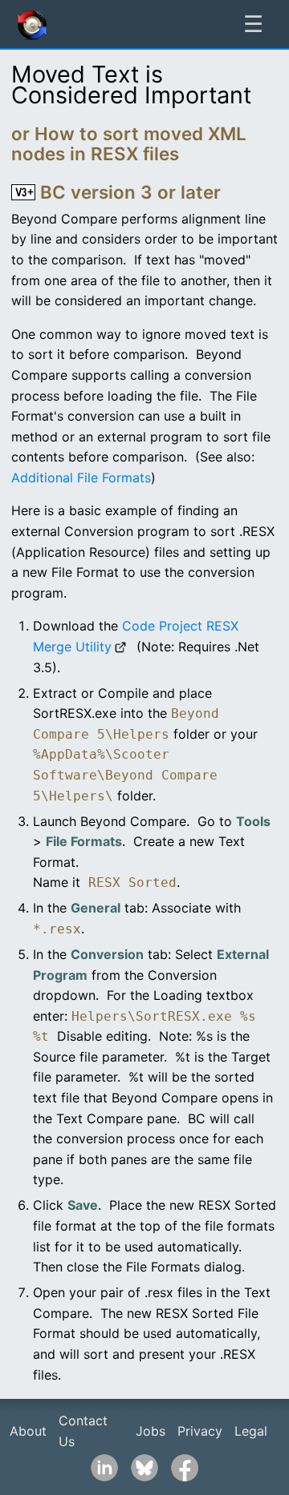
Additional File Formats (81, 477)
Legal (250, 1431)
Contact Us (83, 1430)
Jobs (150, 1431)
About (28, 1431)
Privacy (199, 1431)
